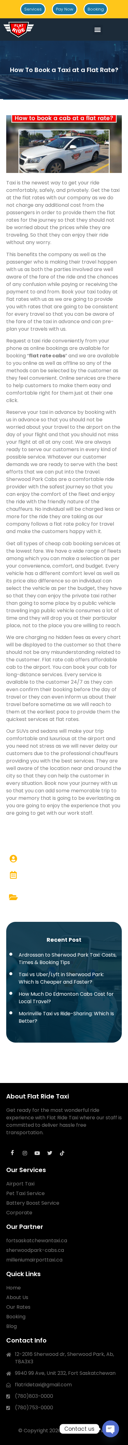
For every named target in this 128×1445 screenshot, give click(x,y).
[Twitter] (49, 1153)
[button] (98, 30)
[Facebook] (12, 1153)
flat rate (40, 355)
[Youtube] (37, 1153)
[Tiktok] (62, 1153)
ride (103, 234)
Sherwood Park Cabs (31, 479)
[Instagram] (25, 1153)
